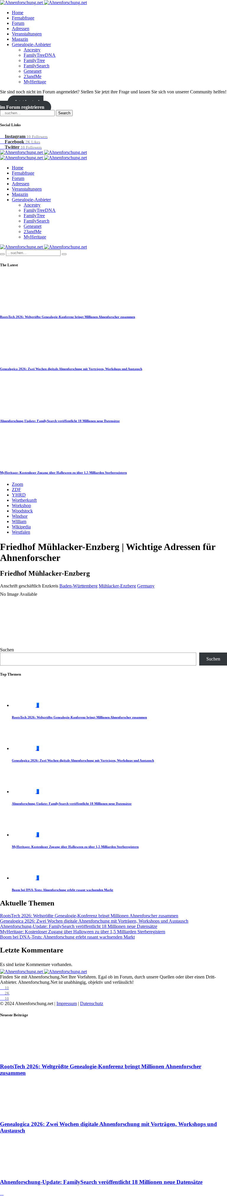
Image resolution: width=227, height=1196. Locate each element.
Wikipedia (21, 526)
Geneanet (32, 71)
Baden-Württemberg (78, 585)
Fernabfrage (23, 17)
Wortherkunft (24, 500)
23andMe (32, 76)
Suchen (7, 649)
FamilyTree (34, 60)
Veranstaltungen (27, 33)
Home (17, 12)
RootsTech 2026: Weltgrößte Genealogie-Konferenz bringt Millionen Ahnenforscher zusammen (67, 317)
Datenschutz (91, 1003)
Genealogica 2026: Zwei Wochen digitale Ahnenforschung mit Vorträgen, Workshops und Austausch (71, 369)
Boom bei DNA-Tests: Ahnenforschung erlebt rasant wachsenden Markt (62, 890)
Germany (146, 585)
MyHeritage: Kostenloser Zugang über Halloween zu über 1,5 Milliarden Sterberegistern (63, 472)
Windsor (19, 516)
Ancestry (32, 49)
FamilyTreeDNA (40, 55)
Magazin (20, 39)
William (19, 521)
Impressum (66, 1003)
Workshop (21, 505)
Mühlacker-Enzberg (117, 585)
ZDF (16, 489)
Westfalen (21, 532)
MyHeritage (35, 81)
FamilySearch (36, 65)
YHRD (19, 494)
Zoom (17, 484)
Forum (18, 23)
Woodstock (22, 510)
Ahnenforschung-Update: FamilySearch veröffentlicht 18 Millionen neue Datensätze (60, 421)
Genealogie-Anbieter (31, 44)
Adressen (20, 28)
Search (64, 113)
